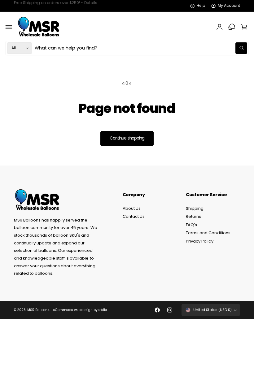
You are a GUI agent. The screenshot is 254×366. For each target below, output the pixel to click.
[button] (9, 27)
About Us (132, 208)
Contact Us (134, 216)
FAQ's (191, 225)
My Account (229, 5)
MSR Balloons (38, 310)
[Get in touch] (232, 27)
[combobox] (140, 48)
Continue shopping (127, 138)
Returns (193, 216)
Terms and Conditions (208, 233)
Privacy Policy (199, 241)
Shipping (195, 208)
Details (90, 5)
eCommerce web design (73, 310)
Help (201, 5)
